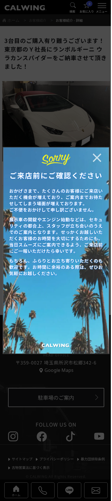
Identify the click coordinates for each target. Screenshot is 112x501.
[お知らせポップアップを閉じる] (97, 157)
